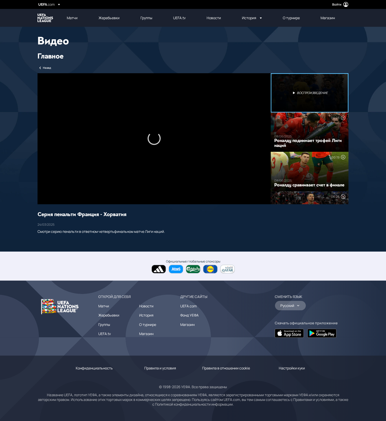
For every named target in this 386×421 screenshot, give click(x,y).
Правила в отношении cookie (226, 368)
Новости (146, 306)
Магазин (146, 333)
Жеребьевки (108, 315)
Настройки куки (292, 368)
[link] (72, 18)
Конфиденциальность (94, 368)
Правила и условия (160, 368)
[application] (154, 138)
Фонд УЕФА (189, 315)
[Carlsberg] (193, 269)
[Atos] (176, 269)
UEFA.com (188, 306)
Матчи (103, 306)
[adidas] (158, 269)
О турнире (147, 324)
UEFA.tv (104, 333)
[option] (309, 93)
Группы (104, 324)
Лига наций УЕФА (45, 18)
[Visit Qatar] (227, 269)
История (146, 315)
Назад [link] (47, 68)
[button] (252, 18)
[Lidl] (210, 269)
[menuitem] (77, 18)
